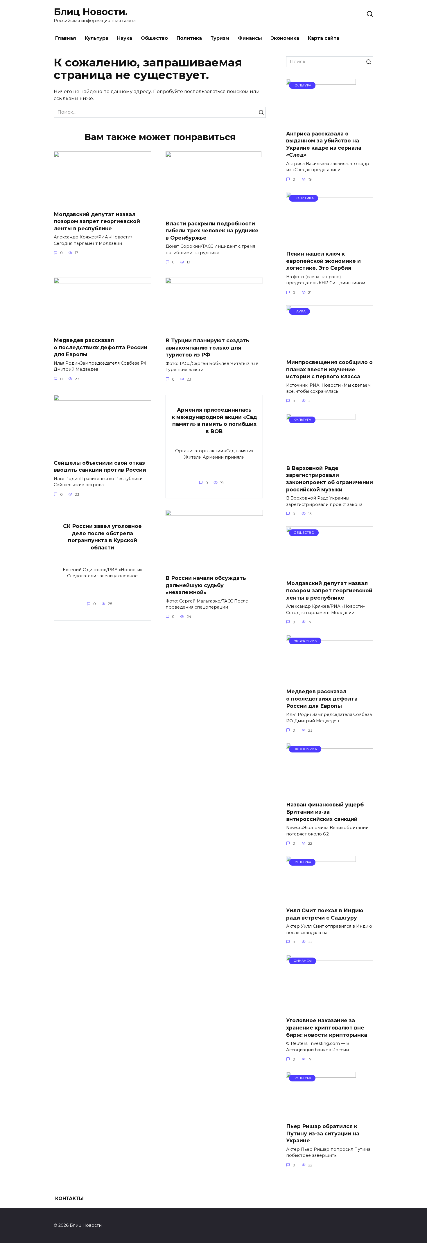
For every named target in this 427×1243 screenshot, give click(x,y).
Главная (65, 38)
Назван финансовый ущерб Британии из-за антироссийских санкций (325, 811)
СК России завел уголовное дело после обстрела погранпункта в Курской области (102, 537)
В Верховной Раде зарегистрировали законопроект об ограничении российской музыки (329, 479)
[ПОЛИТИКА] (329, 242)
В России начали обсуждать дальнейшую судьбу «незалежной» (206, 585)
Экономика (285, 38)
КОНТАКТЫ (69, 1198)
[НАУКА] (329, 350)
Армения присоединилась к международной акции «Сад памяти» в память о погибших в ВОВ (214, 420)
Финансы (250, 38)
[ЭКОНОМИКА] (329, 680)
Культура (96, 38)
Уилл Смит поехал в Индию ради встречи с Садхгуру (324, 914)
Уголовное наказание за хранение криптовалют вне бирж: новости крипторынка (326, 1027)
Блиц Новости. (91, 11)
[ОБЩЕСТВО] (329, 571)
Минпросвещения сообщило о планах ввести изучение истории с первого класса (329, 369)
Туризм (220, 38)
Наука (124, 38)
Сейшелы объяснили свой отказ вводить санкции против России (100, 466)
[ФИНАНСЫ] (329, 1009)
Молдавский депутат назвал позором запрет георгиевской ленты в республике (97, 221)
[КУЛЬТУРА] (321, 121)
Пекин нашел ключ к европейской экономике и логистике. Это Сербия (323, 261)
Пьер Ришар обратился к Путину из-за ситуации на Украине (322, 1133)
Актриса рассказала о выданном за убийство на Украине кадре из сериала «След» (323, 144)
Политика (189, 38)
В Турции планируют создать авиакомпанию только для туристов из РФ (207, 347)
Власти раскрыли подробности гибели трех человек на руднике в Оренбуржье (212, 230)
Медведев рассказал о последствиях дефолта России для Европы (100, 347)
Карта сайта (323, 38)
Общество (154, 38)
